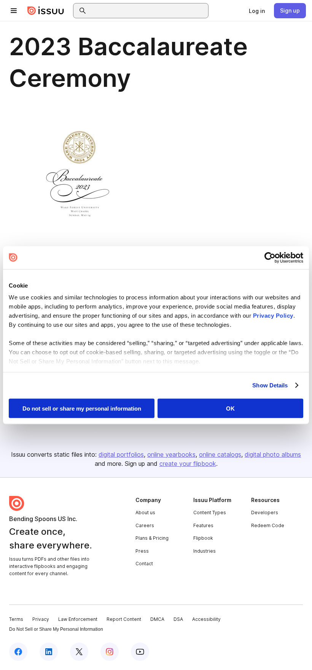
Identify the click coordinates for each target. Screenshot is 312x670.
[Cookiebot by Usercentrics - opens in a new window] (270, 257)
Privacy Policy (273, 315)
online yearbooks (171, 454)
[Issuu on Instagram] (109, 652)
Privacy (40, 619)
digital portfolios (121, 454)
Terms (16, 619)
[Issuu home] (45, 10)
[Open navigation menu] (13, 10)
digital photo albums (273, 454)
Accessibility (206, 619)
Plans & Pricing (152, 538)
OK (230, 408)
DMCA (157, 619)
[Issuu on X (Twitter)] (79, 652)
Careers (144, 525)
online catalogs (220, 454)
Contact (144, 563)
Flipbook (203, 538)
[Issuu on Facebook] (18, 652)
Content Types (209, 512)
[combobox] (147, 10)
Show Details (270, 385)
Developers (264, 512)
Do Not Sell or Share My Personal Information (56, 629)
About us (145, 512)
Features (203, 525)
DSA (178, 619)
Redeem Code (267, 525)
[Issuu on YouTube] (140, 652)
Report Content (124, 619)
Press (142, 551)
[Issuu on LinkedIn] (49, 652)
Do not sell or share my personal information (81, 408)
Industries (204, 551)
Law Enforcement (77, 619)
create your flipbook (187, 463)
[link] (257, 10)
